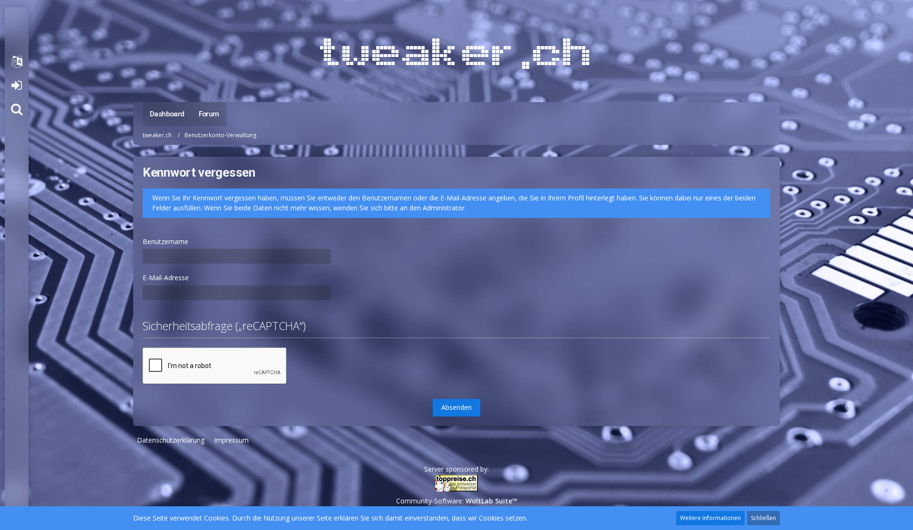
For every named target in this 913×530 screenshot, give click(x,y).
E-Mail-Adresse (166, 277)
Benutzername (165, 241)
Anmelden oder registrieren (16, 85)
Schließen (763, 518)
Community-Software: (456, 500)
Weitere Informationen (710, 518)
